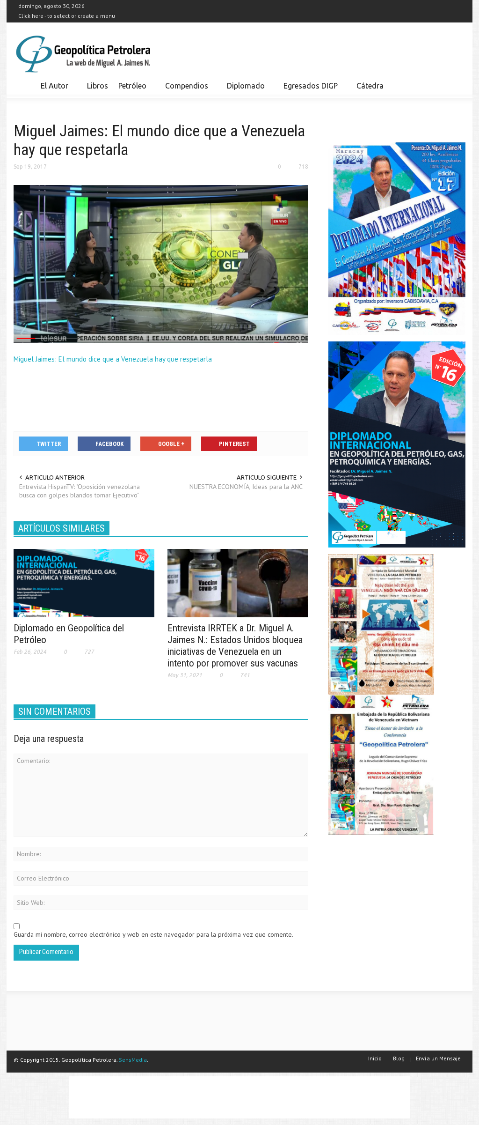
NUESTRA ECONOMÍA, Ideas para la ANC (246, 486)
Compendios (184, 89)
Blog (399, 1058)
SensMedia (133, 1059)
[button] (455, 85)
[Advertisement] (184, 396)
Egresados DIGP (308, 89)
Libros (97, 85)
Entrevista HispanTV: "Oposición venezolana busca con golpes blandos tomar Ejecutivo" (79, 490)
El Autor (52, 89)
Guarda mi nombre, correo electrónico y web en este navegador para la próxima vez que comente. (153, 934)
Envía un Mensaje (438, 1058)
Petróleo (129, 89)
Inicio (375, 1058)
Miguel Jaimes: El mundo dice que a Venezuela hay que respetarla (113, 359)
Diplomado (243, 89)
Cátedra (370, 85)
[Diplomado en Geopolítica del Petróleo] (84, 582)
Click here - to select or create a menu (66, 15)
